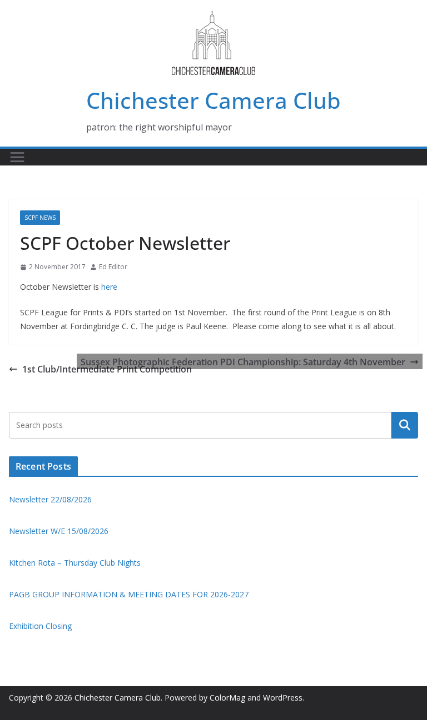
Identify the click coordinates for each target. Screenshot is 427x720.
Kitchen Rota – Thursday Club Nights (75, 562)
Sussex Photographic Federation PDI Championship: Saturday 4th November (243, 362)
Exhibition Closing (40, 626)
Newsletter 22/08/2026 (50, 499)
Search (404, 425)
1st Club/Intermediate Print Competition (107, 369)
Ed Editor (113, 266)
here (109, 286)
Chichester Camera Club (213, 100)
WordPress (282, 697)
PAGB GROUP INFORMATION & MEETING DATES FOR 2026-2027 (129, 594)
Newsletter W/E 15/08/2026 (58, 531)
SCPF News (40, 217)
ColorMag (227, 697)
